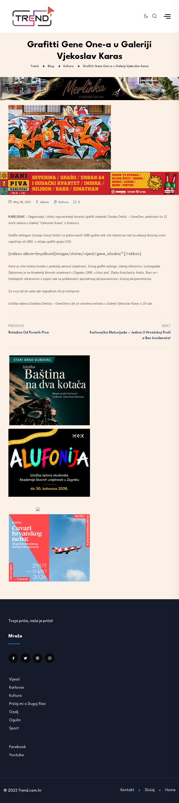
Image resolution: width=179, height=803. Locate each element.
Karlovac (16, 688)
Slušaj (150, 790)
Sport (14, 728)
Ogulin (15, 720)
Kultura (64, 202)
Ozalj (13, 712)
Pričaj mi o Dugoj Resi (27, 704)
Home (170, 790)
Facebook (17, 747)
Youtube (16, 755)
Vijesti (14, 679)
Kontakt (127, 790)
